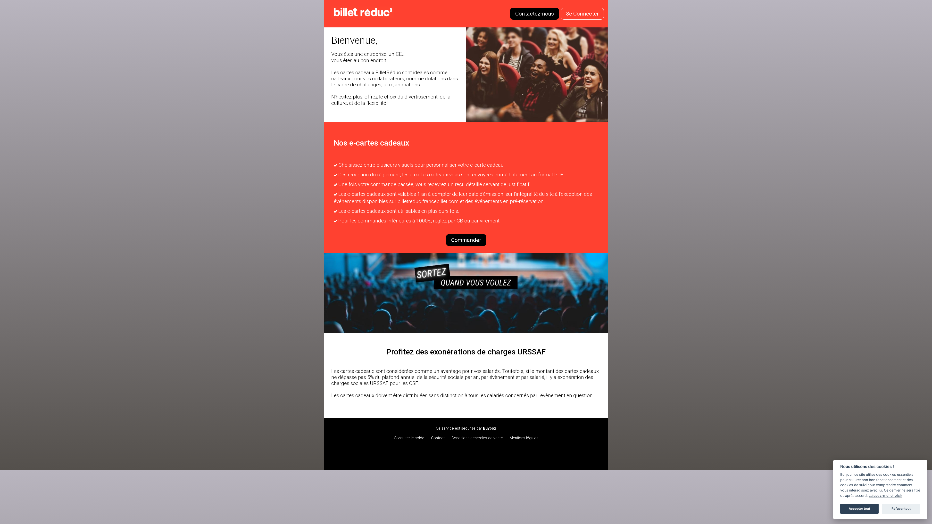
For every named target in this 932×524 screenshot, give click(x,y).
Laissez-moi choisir (885, 495)
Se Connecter (582, 14)
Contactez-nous (534, 14)
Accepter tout (859, 508)
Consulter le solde (409, 438)
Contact (438, 438)
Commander (466, 240)
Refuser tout (901, 508)
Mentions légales (524, 438)
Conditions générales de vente (477, 438)
